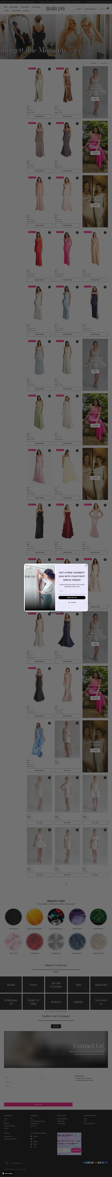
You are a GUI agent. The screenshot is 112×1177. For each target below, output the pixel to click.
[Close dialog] (86, 565)
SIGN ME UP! (72, 597)
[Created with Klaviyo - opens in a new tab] (56, 612)
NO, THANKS (72, 602)
